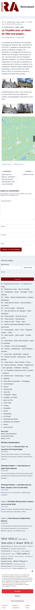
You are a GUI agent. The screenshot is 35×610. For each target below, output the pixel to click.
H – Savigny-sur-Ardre (9, 397)
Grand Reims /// (29, 556)
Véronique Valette (9, 37)
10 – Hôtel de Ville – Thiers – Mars (13, 322)
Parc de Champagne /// (19, 566)
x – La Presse (6, 416)
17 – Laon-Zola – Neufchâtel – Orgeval (15, 354)
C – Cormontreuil (7, 384)
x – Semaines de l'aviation (10, 422)
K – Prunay (5, 405)
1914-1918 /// (9, 538)
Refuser (17, 596)
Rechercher (5, 264)
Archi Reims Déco (7, 436)
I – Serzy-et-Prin (7, 400)
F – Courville (5, 392)
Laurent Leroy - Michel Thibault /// (14, 561)
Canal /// (30, 546)
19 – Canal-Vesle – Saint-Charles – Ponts (16, 362)
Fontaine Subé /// (6, 553)
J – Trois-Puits (6, 403)
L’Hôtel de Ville (28, 173)
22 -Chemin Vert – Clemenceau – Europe (15, 376)
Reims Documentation (9, 434)
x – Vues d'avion (7, 427)
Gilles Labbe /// (23, 553)
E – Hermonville (6, 389)
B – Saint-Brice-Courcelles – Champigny (15, 381)
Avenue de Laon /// (7, 546)
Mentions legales (7, 260)
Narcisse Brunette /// (7, 566)
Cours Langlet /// (26, 551)
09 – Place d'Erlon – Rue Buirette (13, 319)
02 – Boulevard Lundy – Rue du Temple (15, 289)
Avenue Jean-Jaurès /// (20, 546)
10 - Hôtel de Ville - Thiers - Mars (13, 27)
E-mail (4, 235)
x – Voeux (4, 424)
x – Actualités (6, 408)
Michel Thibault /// (7, 564)
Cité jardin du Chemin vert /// (18, 548)
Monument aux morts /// (19, 564)
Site (2, 243)
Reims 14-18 (5, 438)
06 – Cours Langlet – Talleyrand (12, 308)
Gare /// (14, 553)
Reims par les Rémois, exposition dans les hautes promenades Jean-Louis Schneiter (8, 178)
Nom (3, 226)
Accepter (17, 591)
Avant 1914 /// (7, 164)
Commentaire (6, 201)
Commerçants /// (6, 551)
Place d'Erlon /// (19, 569)
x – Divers (4, 411)
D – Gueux (4, 387)
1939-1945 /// (22, 539)
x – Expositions (6, 414)
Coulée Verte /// (16, 551)
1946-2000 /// (8, 543)
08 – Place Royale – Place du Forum (14, 316)
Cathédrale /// (5, 548)
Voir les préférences (17, 601)
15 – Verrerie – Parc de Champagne (13, 346)
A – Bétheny (5, 378)
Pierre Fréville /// (6, 569)
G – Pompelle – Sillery (9, 395)
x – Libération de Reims (9, 419)
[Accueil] (2, 22)
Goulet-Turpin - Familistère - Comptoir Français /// (12, 556)
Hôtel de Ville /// (19, 164)
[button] (32, 571)
